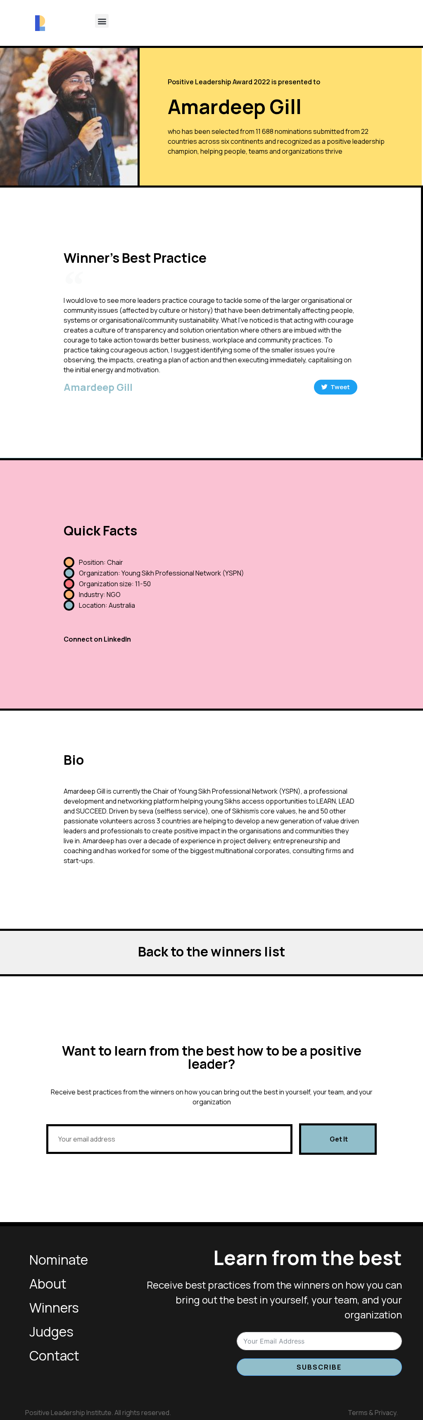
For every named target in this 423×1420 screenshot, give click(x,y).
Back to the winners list (211, 951)
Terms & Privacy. (373, 1412)
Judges (51, 1331)
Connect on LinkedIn (97, 639)
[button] (102, 21)
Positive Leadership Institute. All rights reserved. (98, 1412)
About (48, 1284)
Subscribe (319, 1367)
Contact (54, 1355)
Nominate (58, 1260)
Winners (54, 1308)
